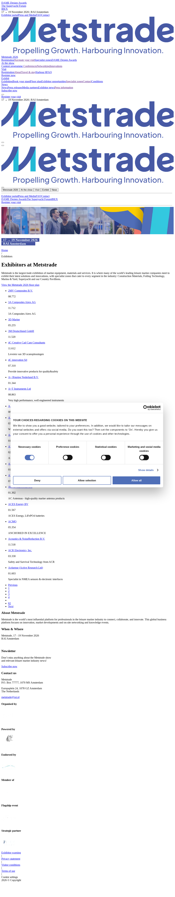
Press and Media (27, 15)
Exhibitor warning (11, 852)
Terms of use (8, 871)
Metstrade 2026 (9, 57)
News (4, 84)
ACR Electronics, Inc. (20, 550)
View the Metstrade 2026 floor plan (20, 284)
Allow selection (87, 480)
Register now (8, 75)
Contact (45, 15)
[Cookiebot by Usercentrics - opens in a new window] (146, 407)
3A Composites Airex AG (22, 302)
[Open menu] (2, 145)
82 (9, 603)
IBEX (4, 8)
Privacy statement (10, 858)
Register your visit (11, 96)
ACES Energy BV (18, 504)
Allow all (136, 480)
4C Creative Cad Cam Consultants (26, 342)
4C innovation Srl (17, 359)
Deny (37, 480)
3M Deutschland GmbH (21, 331)
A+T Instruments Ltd (19, 388)
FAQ (38, 15)
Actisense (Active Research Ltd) (25, 567)
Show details (146, 470)
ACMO (12, 521)
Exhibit (5, 78)
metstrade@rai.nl (10, 697)
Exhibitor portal (9, 15)
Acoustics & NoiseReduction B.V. (26, 538)
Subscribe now (9, 90)
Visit (3, 69)
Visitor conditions (10, 864)
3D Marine (14, 319)
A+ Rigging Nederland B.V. (23, 377)
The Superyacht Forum (13, 5)
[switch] (68, 457)
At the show (7, 63)
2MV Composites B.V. (20, 290)
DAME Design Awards (14, 2)
